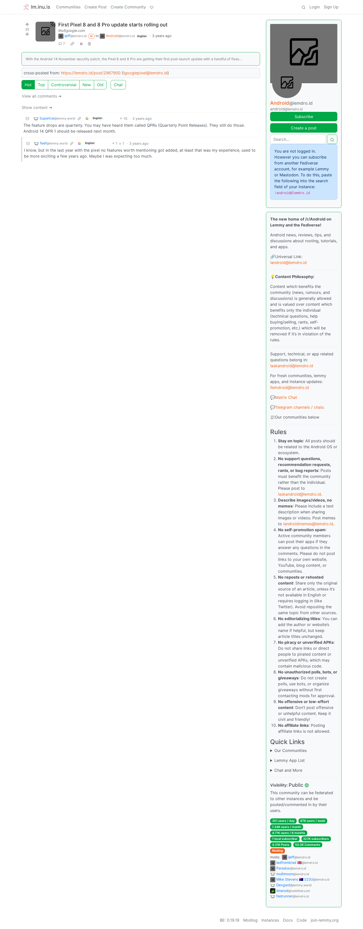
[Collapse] (27, 118)
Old (100, 84)
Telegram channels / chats (299, 407)
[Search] (303, 7)
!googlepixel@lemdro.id (145, 72)
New (86, 84)
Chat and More (288, 770)
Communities (68, 6)
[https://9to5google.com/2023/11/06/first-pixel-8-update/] (45, 31)
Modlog (277, 850)
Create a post (304, 127)
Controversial (63, 84)
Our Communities (290, 750)
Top (41, 84)
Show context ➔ (37, 107)
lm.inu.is (40, 7)
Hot (28, 84)
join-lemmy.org (325, 920)
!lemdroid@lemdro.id (289, 387)
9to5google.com (71, 30)
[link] (72, 43)
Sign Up (331, 6)
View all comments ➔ (41, 96)
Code (302, 920)
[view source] (89, 43)
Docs (288, 920)
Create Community (128, 6)
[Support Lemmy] (151, 7)
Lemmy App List (289, 760)
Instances (270, 920)
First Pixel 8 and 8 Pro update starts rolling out (112, 25)
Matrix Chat (286, 397)
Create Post (95, 6)
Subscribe (304, 116)
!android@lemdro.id (288, 262)
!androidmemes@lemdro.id (308, 523)
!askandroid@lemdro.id (291, 365)
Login (314, 6)
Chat (118, 84)
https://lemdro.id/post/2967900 (91, 72)
